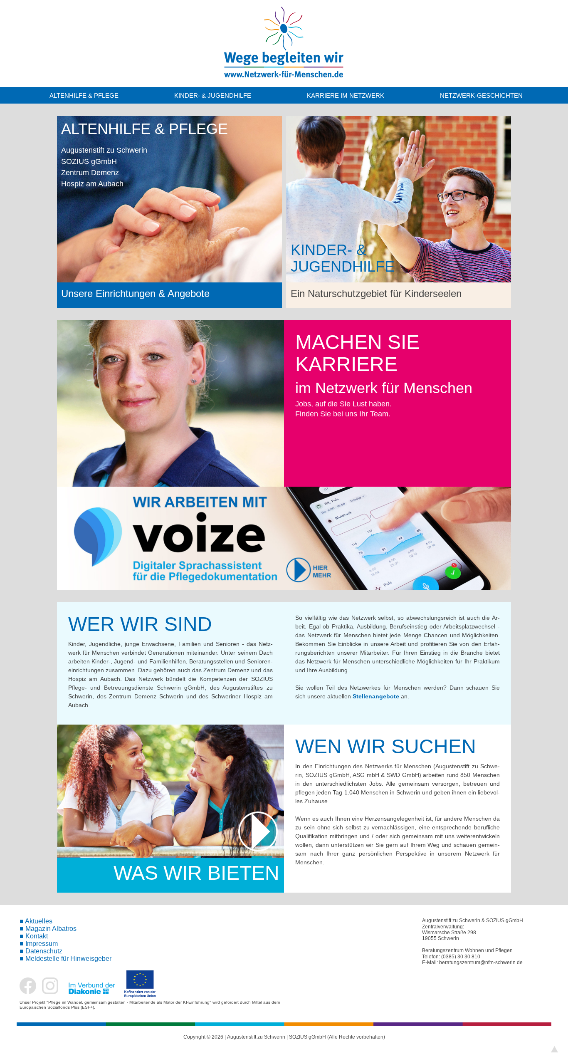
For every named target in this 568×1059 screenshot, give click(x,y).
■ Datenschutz (41, 951)
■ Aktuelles (36, 921)
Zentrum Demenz (90, 172)
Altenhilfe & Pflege (84, 95)
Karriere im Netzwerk (345, 95)
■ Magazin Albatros (48, 928)
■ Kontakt (34, 936)
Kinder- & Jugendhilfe (212, 95)
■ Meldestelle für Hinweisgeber (65, 958)
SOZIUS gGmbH (89, 161)
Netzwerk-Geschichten (481, 95)
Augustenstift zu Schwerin (104, 150)
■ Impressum (39, 943)
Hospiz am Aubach (92, 184)
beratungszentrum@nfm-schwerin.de (481, 962)
